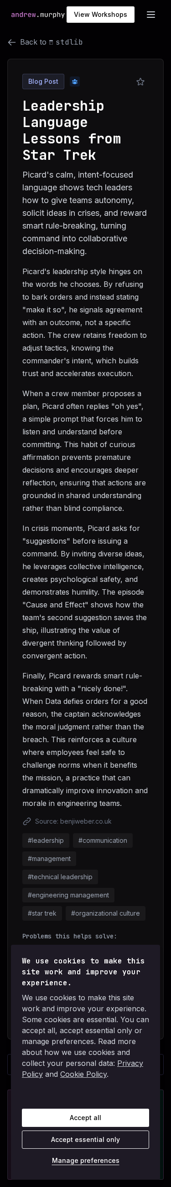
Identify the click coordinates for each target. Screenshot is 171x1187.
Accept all (85, 1117)
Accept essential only (85, 1139)
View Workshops (100, 14)
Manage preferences (85, 1160)
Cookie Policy (83, 1074)
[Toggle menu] (151, 14)
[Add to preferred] (140, 82)
